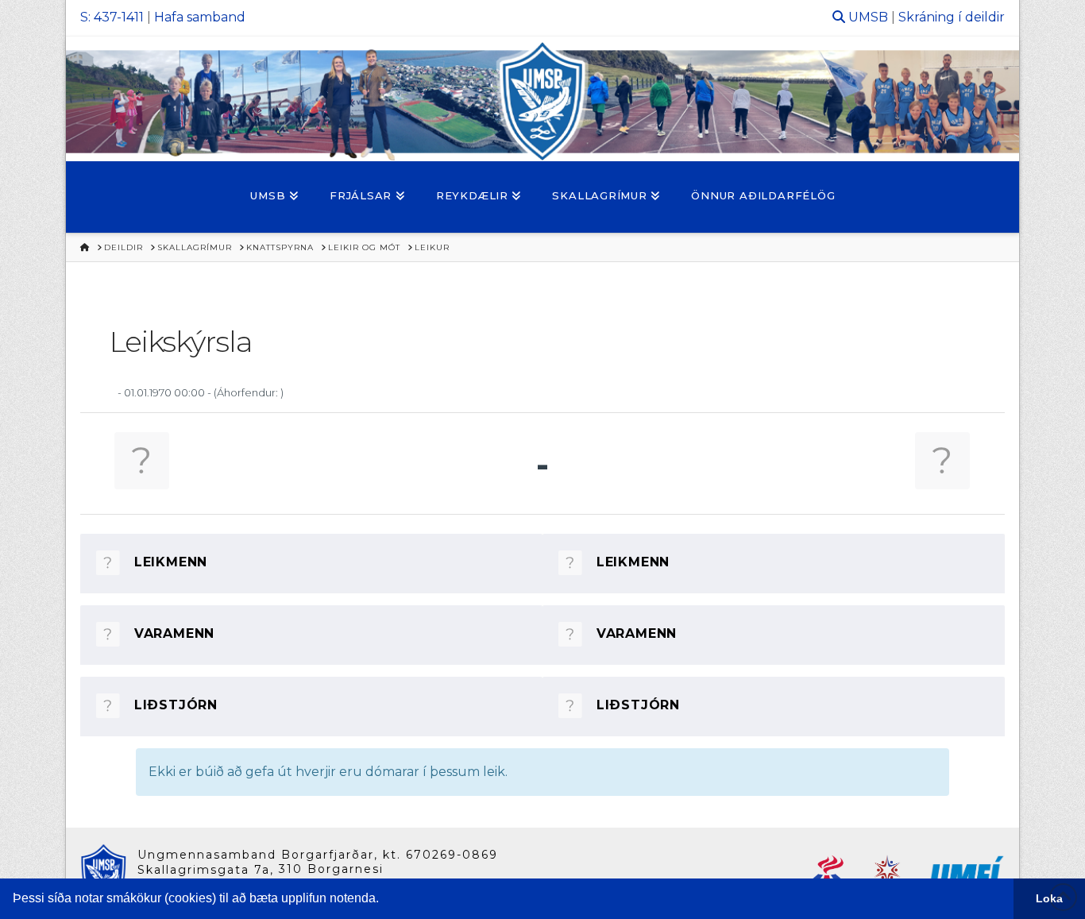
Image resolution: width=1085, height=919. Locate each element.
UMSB (868, 17)
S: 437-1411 (112, 17)
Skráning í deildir (951, 17)
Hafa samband (199, 17)
